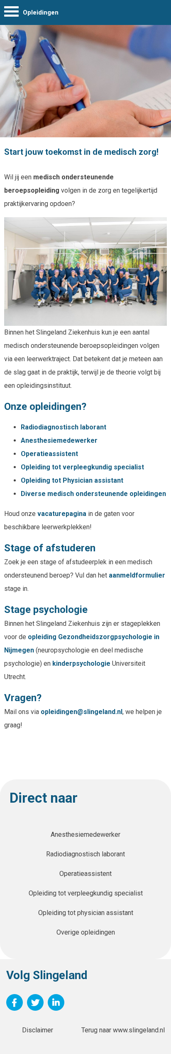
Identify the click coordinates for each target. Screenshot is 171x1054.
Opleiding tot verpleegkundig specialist (82, 467)
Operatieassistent (49, 454)
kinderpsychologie (82, 663)
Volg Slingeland (47, 975)
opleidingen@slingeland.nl (81, 712)
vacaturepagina (62, 514)
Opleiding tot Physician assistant (72, 480)
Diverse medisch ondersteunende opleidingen (93, 494)
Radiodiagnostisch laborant (63, 427)
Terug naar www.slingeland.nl (123, 1030)
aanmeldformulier (137, 575)
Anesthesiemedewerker (60, 440)
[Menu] (11, 13)
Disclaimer (37, 1030)
